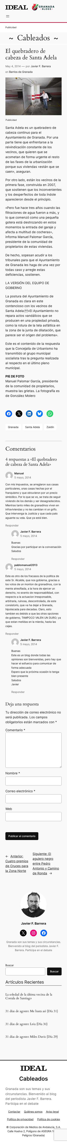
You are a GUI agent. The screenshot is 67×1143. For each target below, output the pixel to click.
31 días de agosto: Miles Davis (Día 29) (31, 1037)
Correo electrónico (20, 791)
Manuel (19, 473)
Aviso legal (52, 1111)
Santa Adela (32, 427)
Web (8, 809)
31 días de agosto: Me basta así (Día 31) (31, 1011)
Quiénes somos (33, 1111)
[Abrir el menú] (7, 16)
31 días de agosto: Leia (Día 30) (26, 1024)
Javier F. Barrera (41, 66)
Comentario (15, 730)
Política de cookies (48, 1119)
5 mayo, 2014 (22, 477)
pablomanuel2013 (25, 565)
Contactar (14, 1111)
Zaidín (50, 427)
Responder (12, 525)
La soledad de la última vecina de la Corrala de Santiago (28, 996)
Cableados (33, 38)
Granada (13, 427)
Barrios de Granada (21, 71)
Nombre (12, 773)
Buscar (9, 965)
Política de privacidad (20, 1119)
